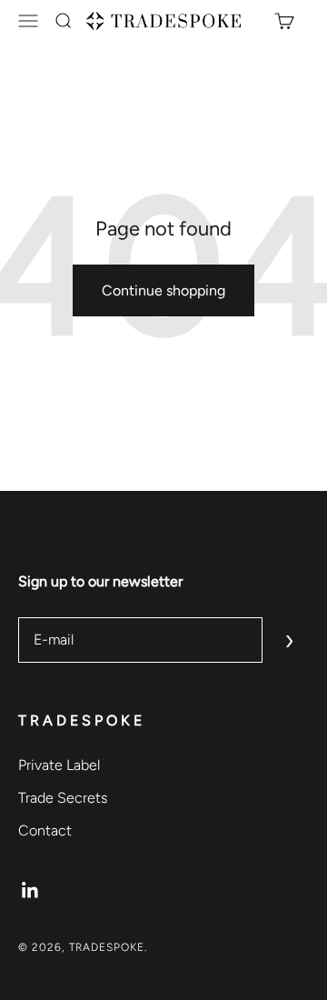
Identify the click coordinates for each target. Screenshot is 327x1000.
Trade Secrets (62, 797)
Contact (45, 830)
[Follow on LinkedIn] (30, 890)
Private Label (59, 765)
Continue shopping (163, 290)
